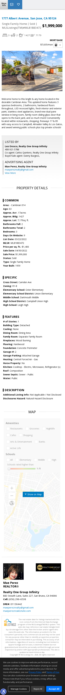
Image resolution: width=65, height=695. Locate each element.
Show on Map (34, 494)
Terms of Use (52, 672)
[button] (3, 691)
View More (10, 172)
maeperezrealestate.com (17, 610)
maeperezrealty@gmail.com (19, 169)
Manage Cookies (19, 688)
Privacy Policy (35, 672)
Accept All (54, 688)
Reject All (38, 688)
